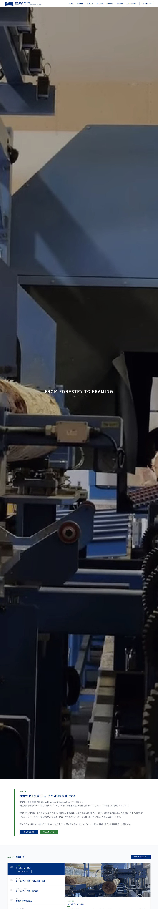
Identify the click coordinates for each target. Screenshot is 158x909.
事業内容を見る (48, 832)
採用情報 (120, 3)
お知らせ (110, 3)
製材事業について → (24, 871)
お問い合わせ (131, 3)
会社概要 (80, 3)
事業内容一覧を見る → (140, 857)
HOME (71, 3)
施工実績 (100, 3)
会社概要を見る (29, 832)
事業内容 (90, 3)
